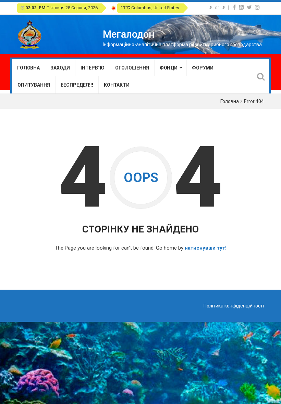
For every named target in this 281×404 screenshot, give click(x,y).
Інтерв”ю (93, 68)
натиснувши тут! (206, 248)
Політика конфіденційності (234, 305)
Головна (28, 68)
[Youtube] (241, 7)
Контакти (117, 85)
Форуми (202, 68)
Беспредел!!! (77, 85)
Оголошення (132, 68)
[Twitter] (249, 7)
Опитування (33, 85)
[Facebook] (234, 7)
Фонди (169, 68)
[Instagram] (257, 7)
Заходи (60, 68)
